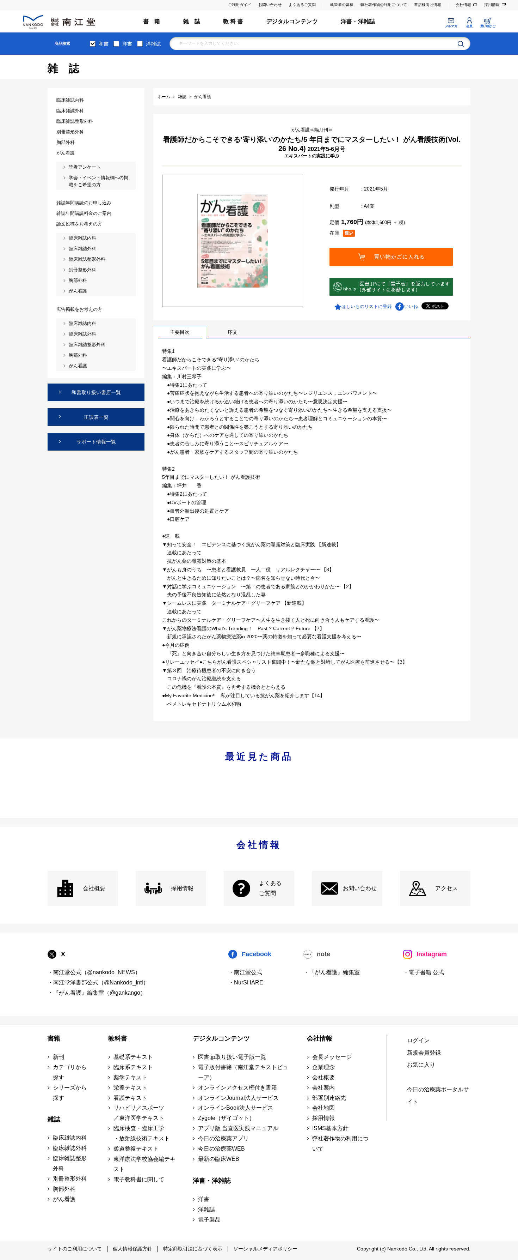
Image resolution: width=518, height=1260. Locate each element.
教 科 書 (233, 21)
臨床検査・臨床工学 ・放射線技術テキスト (141, 1133)
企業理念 (323, 1067)
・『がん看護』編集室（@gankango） (97, 993)
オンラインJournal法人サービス (238, 1098)
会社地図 (323, 1108)
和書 (104, 44)
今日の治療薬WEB (221, 1149)
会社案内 (323, 1088)
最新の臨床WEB (218, 1159)
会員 (469, 26)
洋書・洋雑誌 (358, 21)
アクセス (446, 888)
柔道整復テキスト (136, 1149)
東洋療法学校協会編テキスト (144, 1164)
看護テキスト (130, 1098)
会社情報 (463, 4)
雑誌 (54, 1119)
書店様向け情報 (427, 4)
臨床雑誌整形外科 (70, 1163)
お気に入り (421, 1065)
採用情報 (492, 4)
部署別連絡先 (329, 1098)
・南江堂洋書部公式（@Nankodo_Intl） (98, 982)
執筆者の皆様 (341, 4)
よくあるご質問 (302, 4)
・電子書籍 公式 (423, 972)
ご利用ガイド (239, 4)
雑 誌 (192, 21)
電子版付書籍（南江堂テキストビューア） (243, 1072)
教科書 (117, 1038)
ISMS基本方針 (330, 1128)
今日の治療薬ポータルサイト (438, 1095)
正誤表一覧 (96, 417)
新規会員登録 (424, 1053)
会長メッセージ (332, 1057)
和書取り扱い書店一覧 (96, 392)
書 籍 (151, 21)
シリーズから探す (70, 1093)
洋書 (127, 44)
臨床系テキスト (133, 1067)
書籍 (54, 1038)
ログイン (418, 1040)
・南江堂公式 (245, 972)
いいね (411, 306)
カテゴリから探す (70, 1072)
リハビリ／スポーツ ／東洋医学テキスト (138, 1113)
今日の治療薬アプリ (223, 1138)
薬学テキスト (130, 1077)
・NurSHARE (245, 982)
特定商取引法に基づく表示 (192, 1249)
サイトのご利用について (75, 1249)
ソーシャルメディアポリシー (265, 1249)
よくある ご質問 (270, 888)
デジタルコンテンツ (292, 21)
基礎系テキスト (133, 1057)
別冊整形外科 (70, 1179)
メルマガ (451, 26)
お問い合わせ (270, 4)
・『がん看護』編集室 (331, 972)
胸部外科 (64, 1189)
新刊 (58, 1057)
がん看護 (64, 1199)
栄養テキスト (130, 1088)
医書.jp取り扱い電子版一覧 (232, 1057)
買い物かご (487, 26)
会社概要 (94, 888)
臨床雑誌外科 (70, 1148)
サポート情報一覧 (96, 442)
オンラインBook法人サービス (235, 1108)
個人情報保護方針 (132, 1249)
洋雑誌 (153, 44)
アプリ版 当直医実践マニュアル (238, 1128)
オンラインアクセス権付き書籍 (237, 1088)
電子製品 (209, 1220)
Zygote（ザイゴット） (226, 1118)
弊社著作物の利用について (383, 4)
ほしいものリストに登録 (366, 306)
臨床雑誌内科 (70, 1138)
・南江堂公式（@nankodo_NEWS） (94, 972)
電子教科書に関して (138, 1179)
